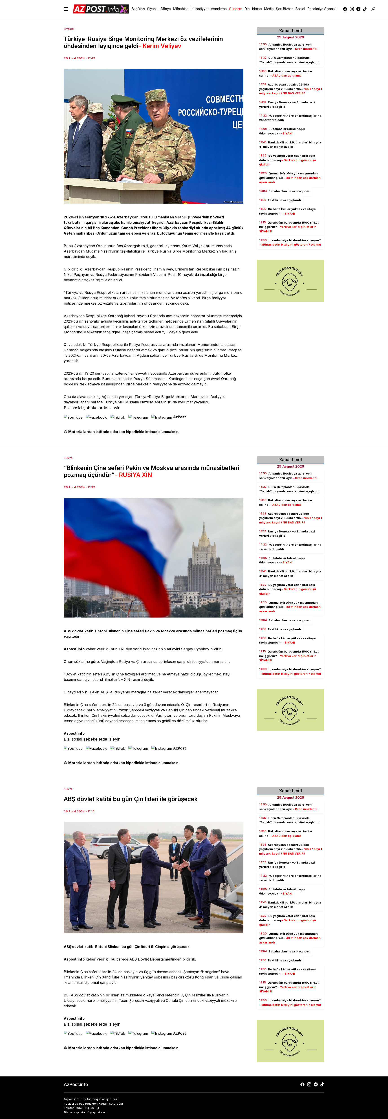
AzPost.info (76, 1084)
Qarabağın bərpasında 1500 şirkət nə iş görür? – (289, 227)
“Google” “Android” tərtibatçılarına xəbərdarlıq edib (290, 118)
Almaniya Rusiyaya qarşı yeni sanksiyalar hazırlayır (288, 47)
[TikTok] (365, 9)
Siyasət (69, 29)
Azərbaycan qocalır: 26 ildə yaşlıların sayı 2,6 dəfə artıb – (290, 89)
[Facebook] (345, 9)
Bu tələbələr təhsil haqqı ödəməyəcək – (282, 131)
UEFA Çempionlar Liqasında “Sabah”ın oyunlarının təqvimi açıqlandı (289, 60)
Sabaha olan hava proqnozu (284, 191)
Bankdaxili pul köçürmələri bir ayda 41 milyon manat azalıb (290, 145)
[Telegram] (358, 9)
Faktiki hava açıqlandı (280, 200)
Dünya (68, 457)
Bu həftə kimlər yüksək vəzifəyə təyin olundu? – (287, 211)
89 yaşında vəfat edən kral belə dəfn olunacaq (287, 160)
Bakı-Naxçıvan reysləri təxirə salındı (285, 73)
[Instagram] (352, 9)
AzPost (179, 417)
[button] (66, 9)
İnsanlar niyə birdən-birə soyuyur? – (290, 242)
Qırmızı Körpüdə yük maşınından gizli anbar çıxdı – (290, 178)
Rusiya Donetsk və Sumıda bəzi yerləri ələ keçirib (287, 105)
